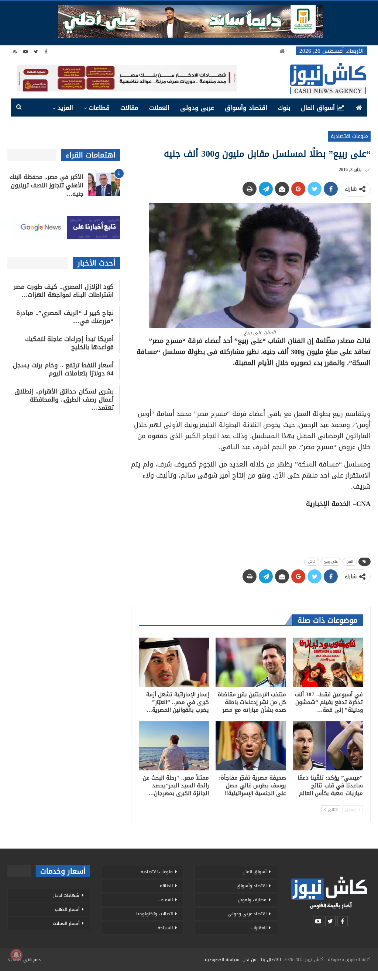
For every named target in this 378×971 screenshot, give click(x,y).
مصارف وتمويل (252, 900)
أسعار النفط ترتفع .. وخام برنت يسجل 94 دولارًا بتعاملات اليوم (63, 369)
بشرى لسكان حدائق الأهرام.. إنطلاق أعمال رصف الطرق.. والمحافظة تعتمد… (64, 399)
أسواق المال (318, 108)
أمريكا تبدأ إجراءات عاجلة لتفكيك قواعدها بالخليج (69, 343)
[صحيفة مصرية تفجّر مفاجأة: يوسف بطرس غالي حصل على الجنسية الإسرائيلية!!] (251, 745)
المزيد (65, 108)
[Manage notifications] (16, 955)
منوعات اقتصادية (349, 136)
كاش (312, 561)
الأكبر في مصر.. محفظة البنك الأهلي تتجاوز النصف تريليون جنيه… (46, 185)
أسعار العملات (66, 923)
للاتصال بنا (271, 960)
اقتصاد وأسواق (246, 108)
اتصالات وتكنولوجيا (154, 914)
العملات (159, 108)
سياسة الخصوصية (222, 960)
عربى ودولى (197, 108)
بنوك (284, 108)
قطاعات (99, 108)
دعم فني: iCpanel (24, 960)
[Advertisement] (250, 386)
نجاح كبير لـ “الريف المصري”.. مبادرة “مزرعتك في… (65, 317)
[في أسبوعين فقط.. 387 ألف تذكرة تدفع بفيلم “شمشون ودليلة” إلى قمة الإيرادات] (328, 662)
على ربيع (331, 561)
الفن (349, 561)
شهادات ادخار (66, 895)
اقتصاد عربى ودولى (247, 914)
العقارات (259, 928)
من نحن (250, 960)
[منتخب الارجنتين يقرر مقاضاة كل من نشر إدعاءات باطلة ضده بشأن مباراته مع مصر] (251, 662)
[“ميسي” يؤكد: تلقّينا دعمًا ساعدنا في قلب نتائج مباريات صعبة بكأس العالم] (328, 745)
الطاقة (166, 886)
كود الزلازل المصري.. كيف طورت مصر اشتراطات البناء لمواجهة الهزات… (64, 291)
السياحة (165, 928)
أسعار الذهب (67, 909)
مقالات (129, 108)
